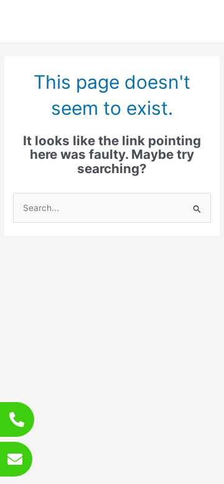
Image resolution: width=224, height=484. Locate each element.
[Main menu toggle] (199, 21)
